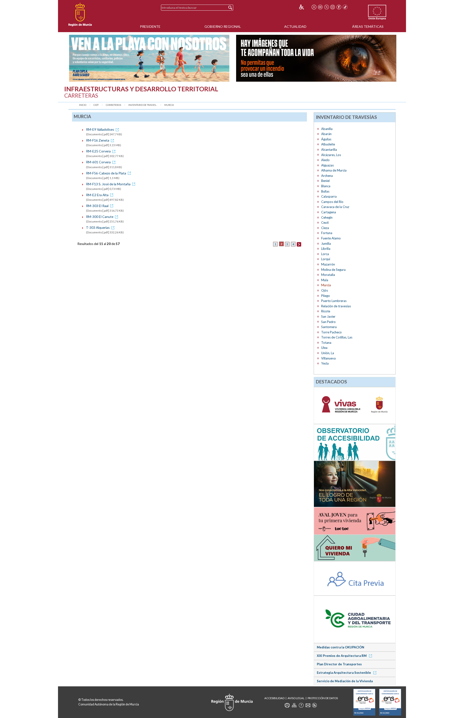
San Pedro (328, 322)
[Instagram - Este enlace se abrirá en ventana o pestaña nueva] (333, 7)
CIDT (96, 105)
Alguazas (327, 165)
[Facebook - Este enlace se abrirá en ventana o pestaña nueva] (339, 7)
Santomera (329, 327)
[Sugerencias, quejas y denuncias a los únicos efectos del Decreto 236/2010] (308, 705)
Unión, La (327, 353)
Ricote (325, 311)
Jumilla (326, 243)
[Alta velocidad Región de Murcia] (354, 483)
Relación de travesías (336, 306)
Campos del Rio (332, 202)
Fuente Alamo (331, 238)
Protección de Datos (323, 698)
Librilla (325, 249)
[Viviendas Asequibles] (354, 405)
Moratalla (328, 275)
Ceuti (325, 222)
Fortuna (326, 233)
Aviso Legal (296, 698)
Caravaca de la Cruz (335, 207)
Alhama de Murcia (334, 170)
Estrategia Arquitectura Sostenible (344, 673)
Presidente (150, 26)
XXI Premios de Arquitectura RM (342, 656)
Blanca (325, 186)
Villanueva (328, 358)
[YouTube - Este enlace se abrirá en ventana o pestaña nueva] (320, 7)
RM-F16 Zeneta (97, 140)
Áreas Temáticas (368, 26)
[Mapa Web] (294, 705)
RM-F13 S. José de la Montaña (108, 184)
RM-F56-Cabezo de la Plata (106, 173)
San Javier (328, 316)
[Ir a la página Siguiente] (299, 244)
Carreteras (113, 105)
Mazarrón (328, 264)
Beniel (325, 181)
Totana (326, 343)
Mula (324, 280)
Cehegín (327, 217)
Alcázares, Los (331, 155)
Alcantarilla (329, 149)
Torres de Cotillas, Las (336, 337)
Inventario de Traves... (142, 105)
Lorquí (325, 259)
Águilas (326, 139)
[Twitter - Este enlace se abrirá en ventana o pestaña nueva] (326, 7)
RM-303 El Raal (97, 206)
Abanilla (327, 129)
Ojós (324, 290)
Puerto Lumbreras (334, 301)
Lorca (325, 254)
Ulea (324, 348)
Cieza (325, 228)
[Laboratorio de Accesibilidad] (354, 442)
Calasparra (329, 196)
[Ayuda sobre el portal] (301, 705)
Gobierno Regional (222, 26)
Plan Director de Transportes (339, 664)
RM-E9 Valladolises (100, 129)
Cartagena (328, 212)
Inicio (82, 105)
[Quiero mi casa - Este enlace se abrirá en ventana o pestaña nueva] (354, 547)
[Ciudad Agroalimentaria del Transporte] (354, 618)
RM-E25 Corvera (98, 151)
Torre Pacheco (331, 332)
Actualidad (295, 26)
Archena (327, 176)
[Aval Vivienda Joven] (354, 520)
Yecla (325, 363)
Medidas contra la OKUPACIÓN (340, 647)
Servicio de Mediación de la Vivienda (345, 681)
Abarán (326, 134)
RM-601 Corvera (98, 162)
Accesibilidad (274, 698)
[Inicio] (80, 14)
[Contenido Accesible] (305, 7)
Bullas (325, 191)
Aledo (325, 160)
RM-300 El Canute (99, 217)
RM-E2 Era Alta (97, 195)
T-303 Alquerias (98, 227)
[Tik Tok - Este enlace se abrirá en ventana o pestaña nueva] (345, 7)
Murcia (169, 105)
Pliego (325, 296)
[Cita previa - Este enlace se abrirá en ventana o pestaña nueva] (354, 578)
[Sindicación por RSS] (314, 705)
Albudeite (328, 144)
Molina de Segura (333, 270)
